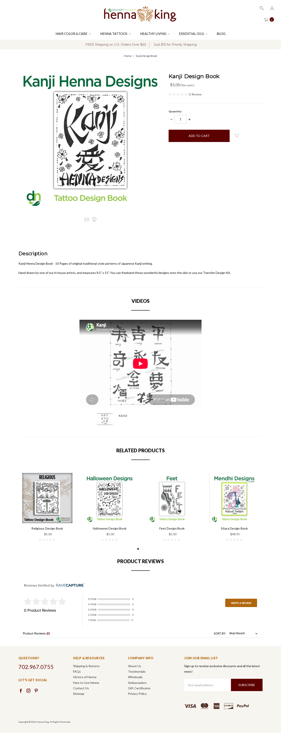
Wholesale (135, 677)
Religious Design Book (47, 528)
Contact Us (81, 688)
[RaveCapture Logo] (69, 585)
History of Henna (84, 677)
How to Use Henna (86, 682)
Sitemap (78, 693)
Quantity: (175, 111)
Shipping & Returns (86, 666)
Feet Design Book (172, 528)
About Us (134, 666)
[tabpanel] (47, 507)
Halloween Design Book (109, 528)
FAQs (77, 671)
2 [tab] (143, 549)
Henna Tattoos (114, 34)
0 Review (195, 94)
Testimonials (137, 671)
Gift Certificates (139, 688)
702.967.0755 (36, 666)
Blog (221, 34)
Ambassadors (137, 682)
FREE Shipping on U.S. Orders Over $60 (115, 45)
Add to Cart (47, 514)
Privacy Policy (137, 693)
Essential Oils (192, 34)
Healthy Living (153, 34)
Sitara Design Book (234, 528)
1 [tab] (138, 549)
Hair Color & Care (72, 34)
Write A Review (241, 603)
